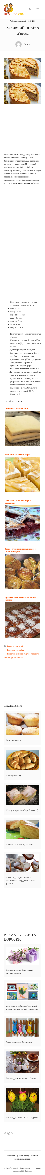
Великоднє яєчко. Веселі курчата (22, 1117)
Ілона (27, 44)
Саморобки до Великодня (19, 1041)
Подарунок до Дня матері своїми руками (19, 971)
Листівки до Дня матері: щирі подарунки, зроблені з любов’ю (22, 1007)
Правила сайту (22, 1155)
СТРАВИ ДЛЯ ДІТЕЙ (13, 706)
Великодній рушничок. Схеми (21, 1078)
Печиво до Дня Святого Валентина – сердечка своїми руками (20, 880)
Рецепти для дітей (19, 21)
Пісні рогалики (14, 775)
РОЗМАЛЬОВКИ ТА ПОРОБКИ (20, 937)
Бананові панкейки (15, 650)
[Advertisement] (22, 128)
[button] (30, 9)
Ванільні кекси (13, 740)
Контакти (11, 1155)
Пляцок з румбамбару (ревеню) (22, 810)
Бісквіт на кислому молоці (19, 844)
